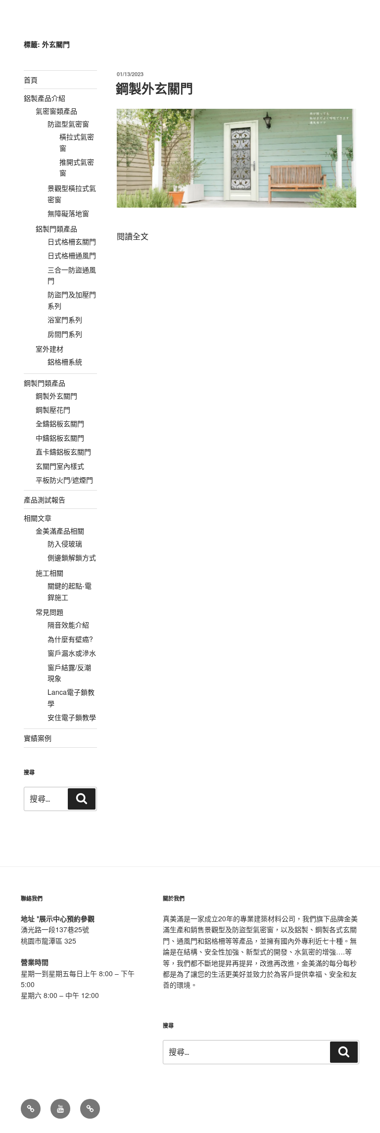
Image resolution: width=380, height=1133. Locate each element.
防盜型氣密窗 (68, 124)
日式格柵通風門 (72, 255)
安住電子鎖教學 (72, 717)
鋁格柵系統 (65, 361)
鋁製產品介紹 (44, 98)
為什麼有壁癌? (70, 639)
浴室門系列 (65, 319)
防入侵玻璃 (65, 543)
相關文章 (37, 518)
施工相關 (49, 573)
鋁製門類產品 (56, 228)
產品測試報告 (44, 499)
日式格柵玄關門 (72, 241)
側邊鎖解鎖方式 (72, 557)
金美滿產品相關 (60, 531)
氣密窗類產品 (56, 111)
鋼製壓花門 (53, 409)
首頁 (31, 80)
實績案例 (37, 738)
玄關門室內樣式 (60, 466)
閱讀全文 (132, 236)
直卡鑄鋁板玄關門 (63, 451)
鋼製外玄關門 (154, 88)
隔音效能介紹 (68, 625)
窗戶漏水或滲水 (72, 653)
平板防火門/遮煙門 (64, 480)
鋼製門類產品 (44, 383)
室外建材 (49, 349)
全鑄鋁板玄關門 (60, 423)
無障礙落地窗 (68, 213)
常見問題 (49, 612)
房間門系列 (65, 334)
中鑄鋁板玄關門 (60, 438)
